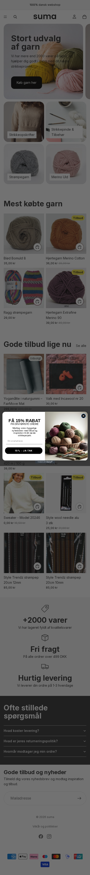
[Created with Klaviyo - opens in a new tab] (45, 461)
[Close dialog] (83, 416)
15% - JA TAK (24, 450)
